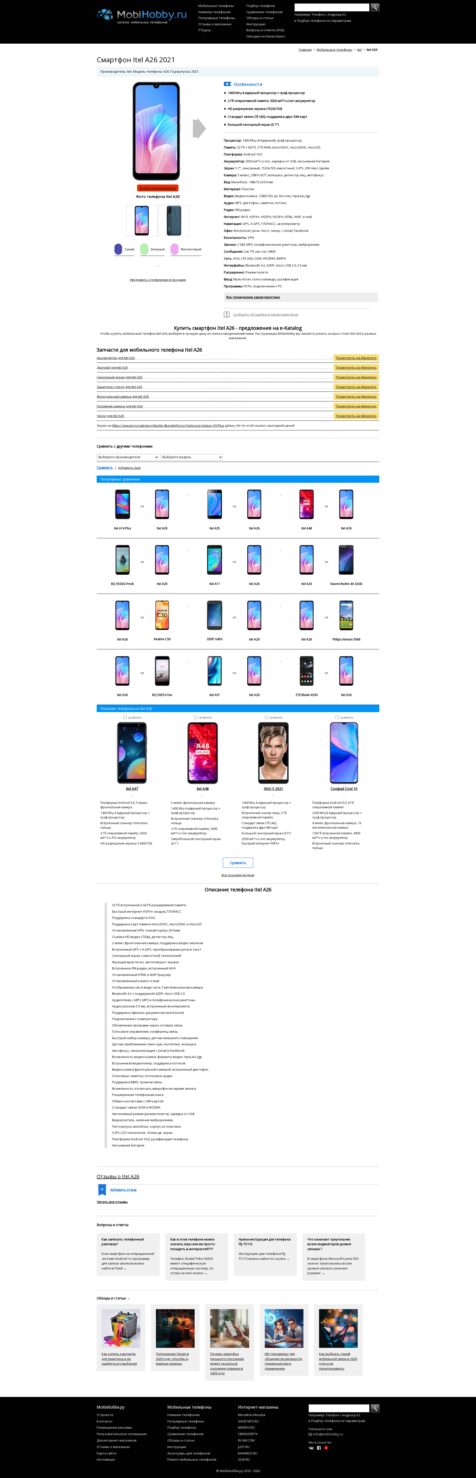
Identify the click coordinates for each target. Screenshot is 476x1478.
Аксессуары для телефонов (188, 1453)
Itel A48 (203, 788)
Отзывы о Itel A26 (118, 1176)
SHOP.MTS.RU (248, 1421)
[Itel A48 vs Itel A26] (326, 493)
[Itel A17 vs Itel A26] (235, 549)
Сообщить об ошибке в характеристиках (265, 314)
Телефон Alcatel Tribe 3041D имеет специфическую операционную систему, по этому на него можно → (191, 1265)
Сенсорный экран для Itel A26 (119, 377)
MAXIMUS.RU (247, 1453)
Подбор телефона (260, 5)
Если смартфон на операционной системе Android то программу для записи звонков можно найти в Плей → (128, 1260)
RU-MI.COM (246, 1440)
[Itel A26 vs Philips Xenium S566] (326, 605)
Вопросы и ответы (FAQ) (265, 30)
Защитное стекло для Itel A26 (119, 387)
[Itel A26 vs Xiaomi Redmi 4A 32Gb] (326, 549)
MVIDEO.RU (246, 1427)
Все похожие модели (238, 875)
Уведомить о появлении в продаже (158, 279)
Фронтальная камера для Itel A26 (123, 396)
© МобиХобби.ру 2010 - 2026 (238, 1471)
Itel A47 (132, 788)
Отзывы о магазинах (215, 24)
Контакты (104, 1421)
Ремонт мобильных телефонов (191, 1459)
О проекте (105, 1415)
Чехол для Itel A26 (110, 416)
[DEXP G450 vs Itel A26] (235, 605)
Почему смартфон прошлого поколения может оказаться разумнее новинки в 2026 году (227, 1363)
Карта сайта (106, 1453)
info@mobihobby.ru (328, 1434)
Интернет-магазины (258, 1407)
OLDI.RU (244, 1459)
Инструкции (255, 24)
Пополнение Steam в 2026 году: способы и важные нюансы (172, 1359)
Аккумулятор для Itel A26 (116, 358)
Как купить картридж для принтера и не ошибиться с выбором (119, 1359)
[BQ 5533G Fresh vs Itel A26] (143, 549)
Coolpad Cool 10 (344, 788)
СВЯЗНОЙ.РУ (248, 1434)
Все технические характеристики (253, 297)
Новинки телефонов (214, 12)
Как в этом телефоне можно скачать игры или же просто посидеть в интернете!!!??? (192, 1244)
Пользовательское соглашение (122, 1434)
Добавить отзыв (123, 1189)
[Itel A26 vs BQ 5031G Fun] (143, 660)
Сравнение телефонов (264, 12)
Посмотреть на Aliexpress (356, 358)
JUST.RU (244, 1447)
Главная (305, 49)
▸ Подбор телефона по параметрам (323, 20)
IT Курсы (204, 30)
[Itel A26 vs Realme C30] (143, 605)
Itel (359, 49)
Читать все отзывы (112, 1202)
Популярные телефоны (216, 18)
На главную (106, 1459)
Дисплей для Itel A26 (112, 367)
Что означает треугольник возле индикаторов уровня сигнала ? (329, 1244)
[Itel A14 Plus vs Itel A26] (143, 493)
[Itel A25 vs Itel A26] (235, 493)
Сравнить (105, 467)
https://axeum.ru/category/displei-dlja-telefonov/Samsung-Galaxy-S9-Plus (168, 425)
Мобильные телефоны (216, 5)
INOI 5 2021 (273, 788)
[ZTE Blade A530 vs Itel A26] (326, 660)
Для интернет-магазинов (117, 1440)
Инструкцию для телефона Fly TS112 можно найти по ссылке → (264, 1256)
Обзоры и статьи (259, 18)
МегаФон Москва (251, 1415)
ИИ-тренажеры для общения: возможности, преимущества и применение (284, 1361)
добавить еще (129, 467)
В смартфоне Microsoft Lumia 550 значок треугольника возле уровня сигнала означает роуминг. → (332, 1265)
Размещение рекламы (114, 1427)
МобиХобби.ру (110, 1407)
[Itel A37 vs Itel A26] (235, 660)
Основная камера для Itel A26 (120, 406)
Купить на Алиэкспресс (158, 188)
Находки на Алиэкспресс (265, 36)
